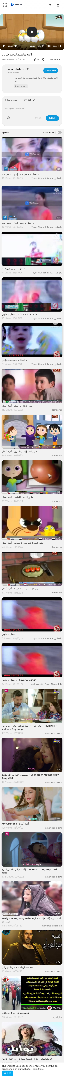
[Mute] (49, 46)
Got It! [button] (7, 1073)
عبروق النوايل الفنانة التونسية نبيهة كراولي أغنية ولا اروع (27, 1058)
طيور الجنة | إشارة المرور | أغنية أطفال (19, 451)
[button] (58, 5)
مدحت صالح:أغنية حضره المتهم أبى (17, 967)
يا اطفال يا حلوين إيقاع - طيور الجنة (18, 222)
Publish (52, 118)
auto (53, 38)
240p (54, 34)
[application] (32, 32)
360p (55, 46)
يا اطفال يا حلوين (9, 634)
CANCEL (38, 118)
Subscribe (50, 70)
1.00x (39, 46)
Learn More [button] (38, 1069)
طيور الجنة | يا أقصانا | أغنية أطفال (17, 405)
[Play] (4, 46)
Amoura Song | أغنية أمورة (15, 823)
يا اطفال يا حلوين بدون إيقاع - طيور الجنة (20, 174)
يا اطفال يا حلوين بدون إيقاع (14, 268)
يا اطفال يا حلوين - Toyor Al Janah (19, 314)
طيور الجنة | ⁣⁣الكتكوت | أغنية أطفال (17, 497)
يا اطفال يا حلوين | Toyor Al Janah (19, 680)
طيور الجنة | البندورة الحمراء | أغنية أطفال (21, 588)
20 (43, 46)
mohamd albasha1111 (17, 69)
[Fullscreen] (59, 46)
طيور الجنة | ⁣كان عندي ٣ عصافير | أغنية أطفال (22, 542)
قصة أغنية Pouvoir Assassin (16, 1013)
